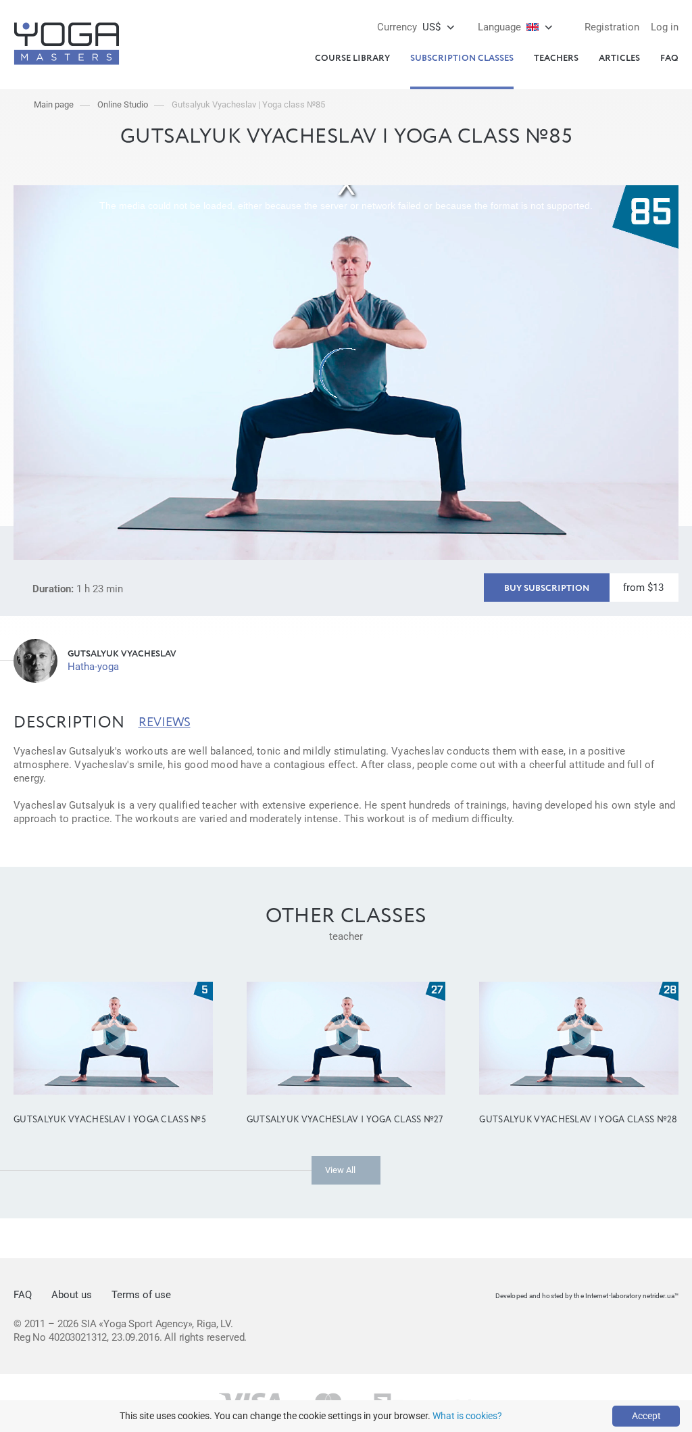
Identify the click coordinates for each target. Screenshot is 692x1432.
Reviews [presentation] (165, 723)
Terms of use (141, 1295)
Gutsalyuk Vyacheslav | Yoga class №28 (578, 1120)
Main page (54, 104)
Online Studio (122, 104)
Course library (352, 58)
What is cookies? (467, 1415)
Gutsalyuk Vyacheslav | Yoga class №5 (110, 1120)
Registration (612, 27)
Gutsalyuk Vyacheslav (122, 654)
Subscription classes (462, 58)
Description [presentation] (69, 723)
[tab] (69, 723)
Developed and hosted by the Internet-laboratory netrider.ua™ (586, 1295)
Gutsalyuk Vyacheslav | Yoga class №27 (345, 1120)
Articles (619, 58)
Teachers (556, 58)
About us (71, 1295)
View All (340, 1170)
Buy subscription (546, 588)
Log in (664, 27)
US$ (409, 27)
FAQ (669, 58)
